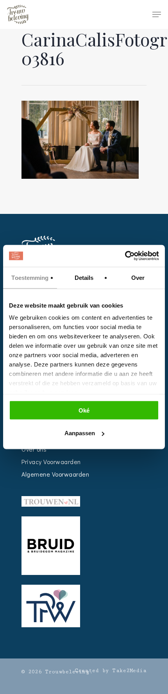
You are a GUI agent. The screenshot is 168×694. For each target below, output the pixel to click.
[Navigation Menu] (156, 14)
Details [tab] (84, 277)
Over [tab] (138, 277)
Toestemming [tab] (29, 277)
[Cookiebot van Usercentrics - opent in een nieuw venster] (125, 256)
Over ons (33, 449)
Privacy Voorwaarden (51, 461)
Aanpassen (79, 433)
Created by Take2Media (111, 670)
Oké (84, 410)
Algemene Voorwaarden (55, 474)
